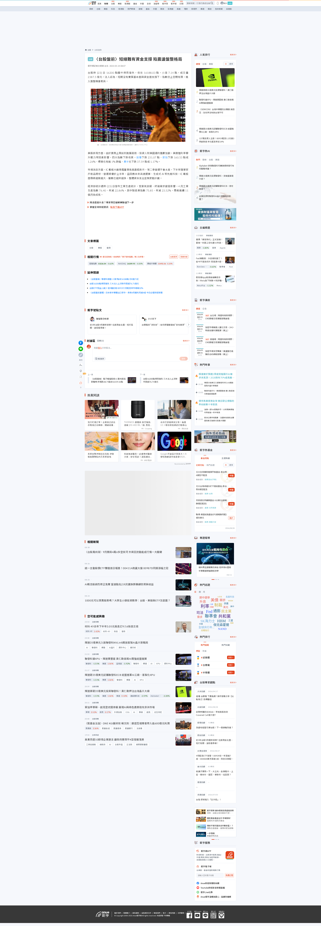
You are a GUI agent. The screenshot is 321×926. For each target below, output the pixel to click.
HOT (207, 315)
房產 (179, 9)
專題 (202, 9)
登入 (225, 3)
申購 (231, 475)
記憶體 (206, 657)
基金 (135, 3)
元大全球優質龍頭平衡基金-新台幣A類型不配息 (211, 473)
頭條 (91, 9)
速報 (140, 9)
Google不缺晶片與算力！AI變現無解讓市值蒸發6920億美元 (173, 455)
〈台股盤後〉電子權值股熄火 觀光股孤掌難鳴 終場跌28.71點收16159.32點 (108, 380)
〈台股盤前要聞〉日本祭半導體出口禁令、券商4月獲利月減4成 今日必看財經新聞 (126, 292)
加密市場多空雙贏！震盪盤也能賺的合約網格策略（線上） (219, 353)
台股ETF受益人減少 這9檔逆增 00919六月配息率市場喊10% (116, 288)
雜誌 (210, 9)
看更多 (184, 310)
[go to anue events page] (217, 3)
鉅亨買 (165, 3)
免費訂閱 (229, 875)
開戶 (231, 517)
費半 (126, 161)
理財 (186, 9)
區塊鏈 (170, 9)
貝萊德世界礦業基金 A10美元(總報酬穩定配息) (211, 502)
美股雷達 (209, 235)
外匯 (142, 3)
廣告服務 (135, 913)
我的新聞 (219, 9)
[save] (80, 377)
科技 (113, 9)
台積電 (206, 665)
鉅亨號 (174, 3)
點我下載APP (117, 207)
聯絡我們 (157, 913)
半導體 (206, 672)
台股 (113, 3)
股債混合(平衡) (211, 479)
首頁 (99, 3)
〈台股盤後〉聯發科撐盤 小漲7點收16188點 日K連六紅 (114, 278)
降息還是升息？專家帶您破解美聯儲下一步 (112, 202)
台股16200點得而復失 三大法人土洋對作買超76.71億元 (114, 283)
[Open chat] (80, 383)
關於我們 (117, 913)
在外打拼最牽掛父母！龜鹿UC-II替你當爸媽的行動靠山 (173, 423)
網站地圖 (172, 913)
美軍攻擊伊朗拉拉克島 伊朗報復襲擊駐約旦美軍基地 (101, 455)
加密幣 (156, 3)
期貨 (162, 9)
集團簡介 (126, 913)
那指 (165, 157)
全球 (149, 3)
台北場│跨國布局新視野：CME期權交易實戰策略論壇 (219, 317)
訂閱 (181, 3)
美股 (120, 3)
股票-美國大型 (210, 522)
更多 (231, 64)
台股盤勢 (98, 50)
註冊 (230, 3)
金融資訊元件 (146, 913)
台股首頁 (173, 256)
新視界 (194, 9)
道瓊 (139, 157)
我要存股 (183, 256)
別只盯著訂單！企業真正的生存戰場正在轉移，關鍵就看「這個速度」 (101, 424)
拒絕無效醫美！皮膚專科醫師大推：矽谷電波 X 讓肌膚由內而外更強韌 (138, 455)
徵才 (164, 913)
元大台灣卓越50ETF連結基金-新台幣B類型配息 (211, 488)
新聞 (106, 3)
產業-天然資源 (210, 507)
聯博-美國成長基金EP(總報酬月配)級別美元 (211, 516)
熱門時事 (131, 9)
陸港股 (127, 3)
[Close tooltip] (102, 383)
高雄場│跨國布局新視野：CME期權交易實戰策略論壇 (219, 341)
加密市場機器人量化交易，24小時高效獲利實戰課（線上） (219, 329)
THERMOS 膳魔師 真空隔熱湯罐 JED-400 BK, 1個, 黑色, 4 (137, 424)
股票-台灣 (209, 493)
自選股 (229, 9)
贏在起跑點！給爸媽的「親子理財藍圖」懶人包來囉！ (124, 256)
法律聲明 (181, 913)
